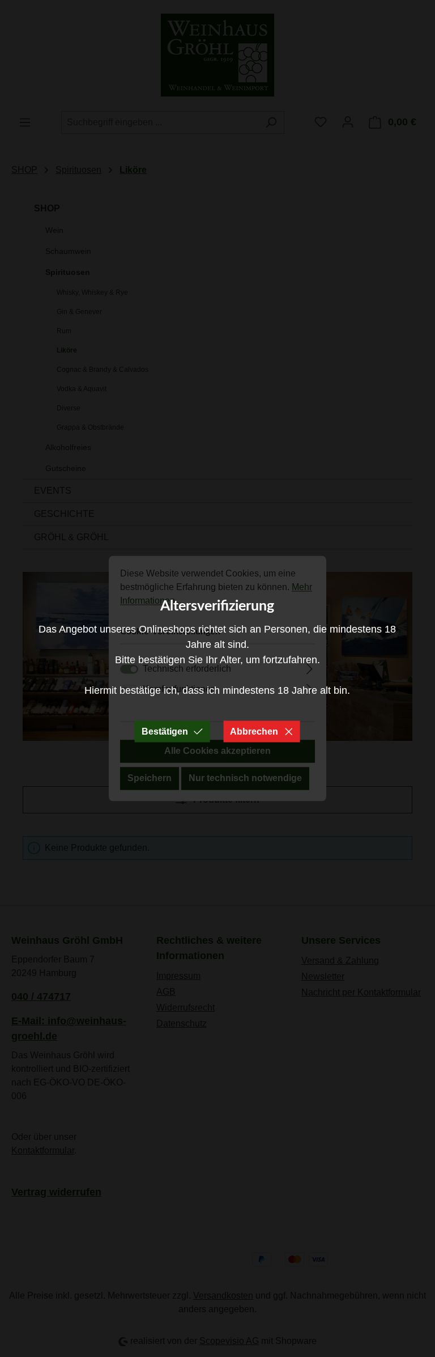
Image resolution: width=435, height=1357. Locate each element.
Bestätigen (165, 731)
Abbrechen (254, 731)
